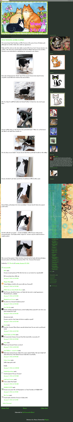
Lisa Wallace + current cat (11, 350)
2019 (52, 193)
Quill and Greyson (9, 379)
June (52, 213)
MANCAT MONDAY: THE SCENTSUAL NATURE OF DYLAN (55, 267)
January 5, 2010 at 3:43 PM (11, 286)
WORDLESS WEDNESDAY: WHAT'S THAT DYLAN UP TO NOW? (54, 227)
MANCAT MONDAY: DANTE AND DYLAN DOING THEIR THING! (55, 234)
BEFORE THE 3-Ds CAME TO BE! (54, 250)
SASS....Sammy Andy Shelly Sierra (13, 289)
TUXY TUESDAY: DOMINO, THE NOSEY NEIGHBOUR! (54, 230)
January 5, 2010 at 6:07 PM (11, 321)
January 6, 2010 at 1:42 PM (11, 392)
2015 (52, 198)
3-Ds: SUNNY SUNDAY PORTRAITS (55, 240)
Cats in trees (7, 360)
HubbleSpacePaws (9, 371)
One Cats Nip (7, 307)
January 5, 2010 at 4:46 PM (11, 304)
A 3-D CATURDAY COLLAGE (54, 221)
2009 (52, 271)
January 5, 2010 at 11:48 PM (11, 368)
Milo (5, 270)
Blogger (47, 419)
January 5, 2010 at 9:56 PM (11, 356)
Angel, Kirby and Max (9, 334)
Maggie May (7, 282)
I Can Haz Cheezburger (53, 281)
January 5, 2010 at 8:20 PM (11, 347)
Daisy (5, 342)
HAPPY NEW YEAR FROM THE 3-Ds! (55, 269)
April (52, 216)
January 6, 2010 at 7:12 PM (11, 400)
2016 (52, 197)
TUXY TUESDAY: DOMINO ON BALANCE (54, 255)
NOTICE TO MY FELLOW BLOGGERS (54, 237)
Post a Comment (7, 403)
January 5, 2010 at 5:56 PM (11, 313)
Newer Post (5, 408)
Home (25, 408)
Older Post (44, 408)
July (52, 212)
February (53, 218)
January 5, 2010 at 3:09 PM (11, 278)
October (53, 208)
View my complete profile (53, 167)
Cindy (5, 325)
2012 (52, 202)
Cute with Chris (52, 278)
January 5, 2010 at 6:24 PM (11, 339)
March (53, 217)
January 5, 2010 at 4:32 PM (11, 296)
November (53, 207)
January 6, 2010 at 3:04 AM (11, 376)
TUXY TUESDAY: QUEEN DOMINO (54, 264)
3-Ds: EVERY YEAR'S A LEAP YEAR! (55, 260)
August (53, 211)
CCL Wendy (56, 156)
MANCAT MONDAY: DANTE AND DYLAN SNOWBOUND (55, 258)
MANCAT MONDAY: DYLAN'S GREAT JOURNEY (54, 245)
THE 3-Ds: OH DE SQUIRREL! (54, 247)
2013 (52, 201)
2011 (52, 203)
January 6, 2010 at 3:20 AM (11, 384)
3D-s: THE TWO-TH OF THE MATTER (55, 223)
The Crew (6, 395)
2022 (52, 192)
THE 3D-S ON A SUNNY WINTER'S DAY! (55, 262)
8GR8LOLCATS (8, 387)
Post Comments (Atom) (28, 412)
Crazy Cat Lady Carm (53, 282)
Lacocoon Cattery (52, 276)
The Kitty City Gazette (53, 279)
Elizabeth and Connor (9, 299)
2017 (52, 196)
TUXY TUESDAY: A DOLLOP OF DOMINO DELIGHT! (55, 242)
